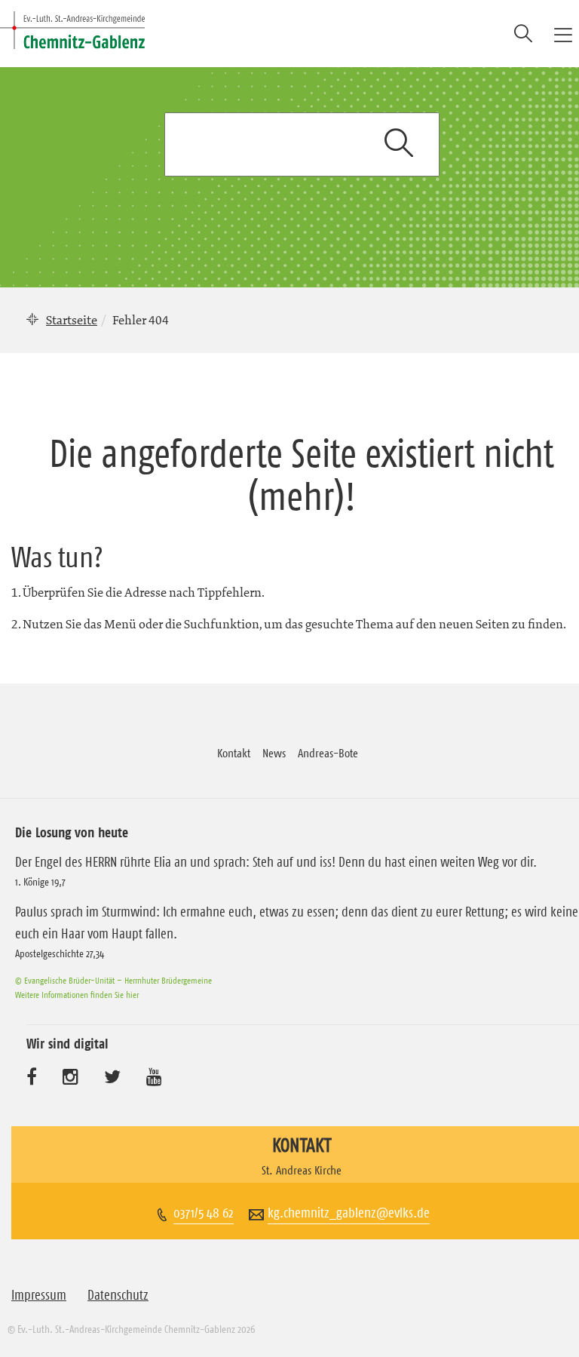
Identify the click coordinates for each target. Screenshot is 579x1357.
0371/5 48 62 (203, 1213)
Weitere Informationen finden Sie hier (77, 994)
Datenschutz (118, 1295)
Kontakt (233, 752)
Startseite (71, 320)
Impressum (38, 1295)
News (274, 752)
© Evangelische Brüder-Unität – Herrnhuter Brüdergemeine (113, 980)
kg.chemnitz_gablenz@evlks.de (349, 1213)
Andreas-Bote (328, 752)
